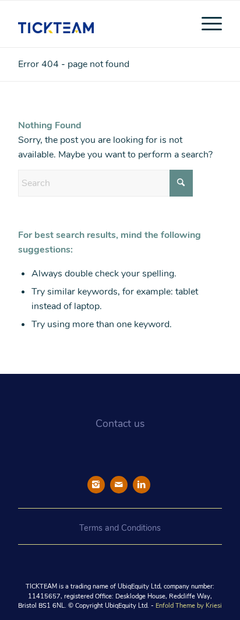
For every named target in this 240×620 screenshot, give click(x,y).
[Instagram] (96, 484)
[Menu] (206, 24)
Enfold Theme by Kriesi (189, 605)
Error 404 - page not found (73, 64)
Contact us (120, 423)
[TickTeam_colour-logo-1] (99, 24)
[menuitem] (206, 24)
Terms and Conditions (120, 528)
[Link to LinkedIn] (141, 484)
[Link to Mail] (119, 484)
